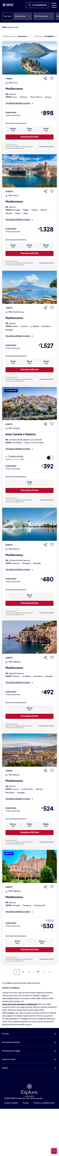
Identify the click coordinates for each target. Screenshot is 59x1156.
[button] (23, 16)
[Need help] (54, 1151)
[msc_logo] (8, 5)
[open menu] (54, 5)
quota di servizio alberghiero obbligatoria (19, 1004)
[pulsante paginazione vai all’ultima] (49, 972)
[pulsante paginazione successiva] (44, 972)
